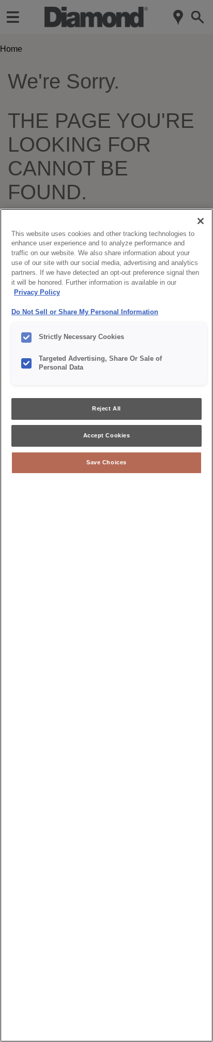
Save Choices (106, 462)
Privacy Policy (37, 292)
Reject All (106, 408)
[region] (106, 625)
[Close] (200, 221)
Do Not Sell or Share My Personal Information (84, 312)
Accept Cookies (106, 435)
